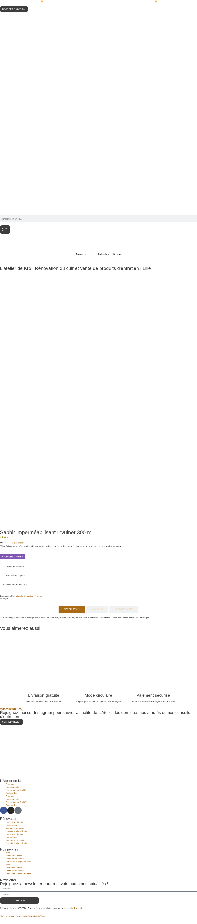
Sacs (8, 852)
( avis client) (18, 543)
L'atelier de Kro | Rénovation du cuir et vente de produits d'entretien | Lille (75, 268)
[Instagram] (10, 810)
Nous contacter (13, 787)
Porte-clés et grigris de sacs (18, 861)
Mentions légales (7, 916)
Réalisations (103, 254)
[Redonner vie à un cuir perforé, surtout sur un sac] (165, 748)
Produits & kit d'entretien (22, 596)
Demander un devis (15, 828)
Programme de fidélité (16, 790)
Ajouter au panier (12, 557)
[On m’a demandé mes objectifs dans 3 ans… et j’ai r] (98, 748)
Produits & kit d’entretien (17, 831)
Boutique (117, 254)
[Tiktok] (18, 810)
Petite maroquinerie (15, 858)
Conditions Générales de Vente (31, 916)
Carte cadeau (12, 793)
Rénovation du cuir (84, 254)
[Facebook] (3, 810)
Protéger (39, 596)
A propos (10, 784)
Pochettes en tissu (14, 855)
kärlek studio (77, 908)
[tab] (72, 609)
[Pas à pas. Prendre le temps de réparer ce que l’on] (32, 748)
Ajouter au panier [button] (46, 676)
